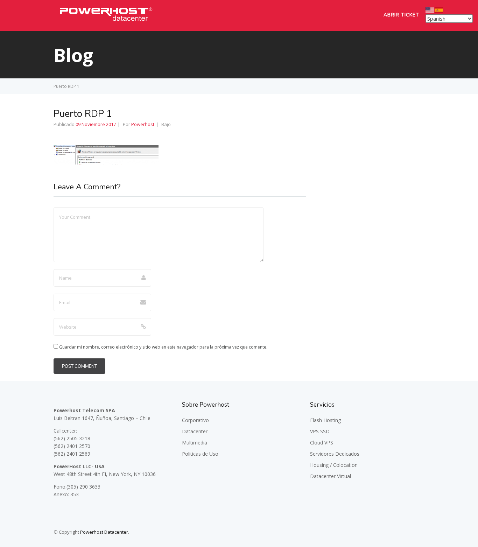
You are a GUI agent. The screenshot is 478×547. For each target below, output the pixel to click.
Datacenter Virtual (330, 476)
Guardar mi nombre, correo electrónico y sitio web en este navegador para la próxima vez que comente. (163, 347)
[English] (430, 9)
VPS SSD (320, 431)
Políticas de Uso (200, 453)
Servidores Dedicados (334, 453)
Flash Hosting (325, 420)
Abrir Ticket (401, 15)
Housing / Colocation (334, 465)
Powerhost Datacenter (104, 532)
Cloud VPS (321, 442)
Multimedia (194, 442)
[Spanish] (439, 9)
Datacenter (195, 431)
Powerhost (142, 124)
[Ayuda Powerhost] (106, 22)
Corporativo (195, 420)
